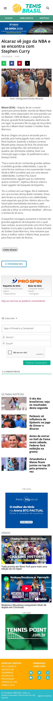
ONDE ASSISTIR (26, 18)
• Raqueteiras (9, 293)
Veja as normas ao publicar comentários (23, 300)
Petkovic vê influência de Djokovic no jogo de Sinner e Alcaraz (39, 422)
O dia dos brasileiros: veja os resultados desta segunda (39, 403)
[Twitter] (39, 673)
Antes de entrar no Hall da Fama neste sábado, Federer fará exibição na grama (39, 443)
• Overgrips (33, 293)
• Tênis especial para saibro (13, 289)
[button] (5, 8)
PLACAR (8, 18)
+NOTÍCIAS (44, 18)
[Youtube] (31, 678)
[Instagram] (48, 673)
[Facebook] (31, 673)
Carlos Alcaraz (10, 249)
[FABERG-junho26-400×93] (26, 33)
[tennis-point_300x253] (26, 649)
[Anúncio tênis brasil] (26, 527)
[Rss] (48, 678)
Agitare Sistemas (45, 695)
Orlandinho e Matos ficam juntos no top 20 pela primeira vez (39, 465)
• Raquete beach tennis (36, 289)
